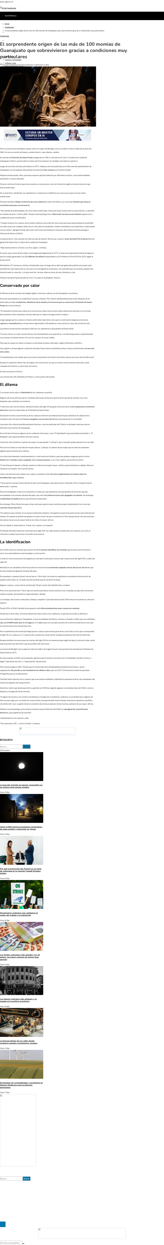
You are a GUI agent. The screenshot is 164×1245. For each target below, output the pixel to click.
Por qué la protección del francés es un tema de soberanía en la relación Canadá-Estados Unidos (20, 871)
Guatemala (4, 36)
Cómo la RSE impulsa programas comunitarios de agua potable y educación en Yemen (21, 828)
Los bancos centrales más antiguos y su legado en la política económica (18, 1000)
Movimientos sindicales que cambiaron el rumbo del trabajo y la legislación (19, 914)
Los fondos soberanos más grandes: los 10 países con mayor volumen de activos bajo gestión (20, 957)
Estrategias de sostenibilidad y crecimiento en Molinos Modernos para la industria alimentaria (21, 1085)
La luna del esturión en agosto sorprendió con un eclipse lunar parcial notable (21, 786)
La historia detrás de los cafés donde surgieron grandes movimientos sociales (18, 1042)
